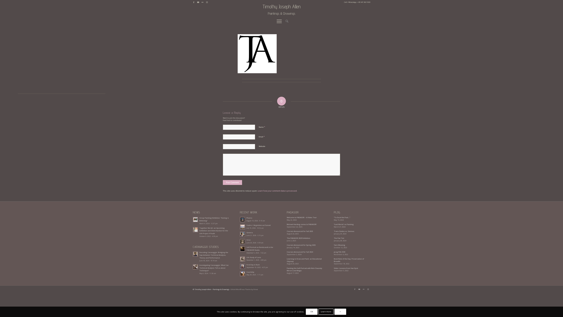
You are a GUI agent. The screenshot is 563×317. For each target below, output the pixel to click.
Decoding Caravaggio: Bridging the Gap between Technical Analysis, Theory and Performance (213, 255)
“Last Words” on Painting (344, 224)
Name (262, 127)
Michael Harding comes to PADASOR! (302, 224)
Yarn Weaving (339, 245)
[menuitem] (286, 21)
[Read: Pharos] (242, 219)
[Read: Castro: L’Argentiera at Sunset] (242, 227)
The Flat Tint (339, 238)
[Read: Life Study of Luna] (242, 259)
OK (311, 312)
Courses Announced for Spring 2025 (301, 245)
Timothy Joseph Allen (282, 10)
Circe (248, 240)
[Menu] (279, 21)
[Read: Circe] (242, 241)
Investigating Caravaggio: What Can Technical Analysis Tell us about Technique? (214, 268)
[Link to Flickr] (202, 2)
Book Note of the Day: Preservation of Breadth (349, 260)
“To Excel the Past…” (342, 217)
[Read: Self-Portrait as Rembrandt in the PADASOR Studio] (242, 249)
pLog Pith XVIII (339, 252)
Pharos (249, 218)
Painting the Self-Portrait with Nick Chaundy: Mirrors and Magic (304, 269)
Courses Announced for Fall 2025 (300, 231)
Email (262, 136)
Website (262, 146)
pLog (337, 212)
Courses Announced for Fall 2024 (300, 252)
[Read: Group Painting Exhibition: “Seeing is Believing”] (195, 219)
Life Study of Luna (253, 257)
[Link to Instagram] (207, 2)
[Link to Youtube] (198, 2)
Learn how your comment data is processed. (277, 190)
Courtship (250, 272)
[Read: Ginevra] (242, 234)
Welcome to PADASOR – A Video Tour (302, 217)
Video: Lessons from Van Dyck (346, 268)
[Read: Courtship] (242, 273)
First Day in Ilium (253, 265)
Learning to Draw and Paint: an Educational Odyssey (304, 260)
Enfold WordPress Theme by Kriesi (244, 289)
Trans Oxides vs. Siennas (344, 231)
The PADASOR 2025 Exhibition (298, 238)
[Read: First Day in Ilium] (242, 266)
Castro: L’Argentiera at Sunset (258, 225)
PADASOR (293, 212)
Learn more (326, 312)
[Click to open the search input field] (286, 21)
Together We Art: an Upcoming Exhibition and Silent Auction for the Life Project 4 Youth (213, 231)
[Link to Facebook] (193, 2)
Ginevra (249, 232)
